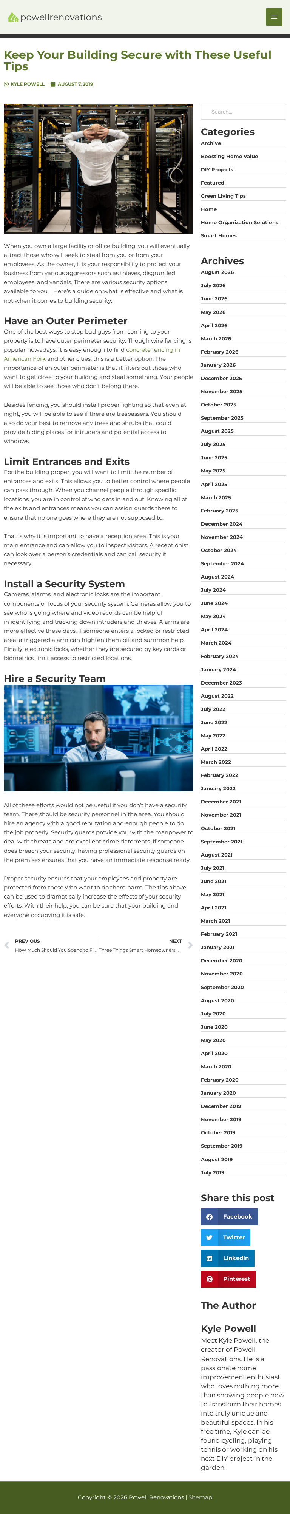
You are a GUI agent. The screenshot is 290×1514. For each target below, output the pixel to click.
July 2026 (213, 285)
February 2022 (219, 775)
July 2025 (213, 444)
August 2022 (217, 696)
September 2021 (221, 842)
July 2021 (212, 868)
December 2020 (221, 960)
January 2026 (218, 365)
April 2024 (214, 629)
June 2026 (214, 298)
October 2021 (218, 828)
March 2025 (216, 497)
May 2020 (213, 1040)
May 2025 (213, 471)
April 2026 (214, 325)
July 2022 (213, 709)
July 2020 (213, 1014)
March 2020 (216, 1066)
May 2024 (213, 616)
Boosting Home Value (229, 156)
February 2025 (219, 511)
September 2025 (222, 418)
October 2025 (218, 405)
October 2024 (219, 550)
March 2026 (216, 338)
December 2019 (221, 1106)
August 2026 (217, 272)
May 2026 (213, 312)
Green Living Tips (223, 196)
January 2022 (218, 788)
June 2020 (214, 1027)
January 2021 (217, 947)
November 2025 (221, 391)
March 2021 (215, 921)
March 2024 (216, 643)
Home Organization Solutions (239, 222)
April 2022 (214, 749)
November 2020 (222, 974)
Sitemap (200, 1497)
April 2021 (213, 908)
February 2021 (219, 934)
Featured (212, 183)
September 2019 (221, 1146)
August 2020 (217, 1000)
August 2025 (217, 431)
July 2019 (212, 1172)
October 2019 (218, 1132)
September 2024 (222, 563)
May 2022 (213, 735)
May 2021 (212, 894)
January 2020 (218, 1093)
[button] (229, 1216)
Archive (211, 143)
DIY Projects (217, 169)
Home (209, 209)
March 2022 (216, 762)
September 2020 (222, 987)
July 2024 (213, 590)
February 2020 (220, 1080)
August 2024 (217, 577)
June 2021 (213, 881)
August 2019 (217, 1159)
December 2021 (221, 802)
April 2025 (214, 484)
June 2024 (214, 603)
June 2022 (214, 722)
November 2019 (221, 1119)
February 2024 (220, 656)
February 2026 (219, 352)
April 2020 (214, 1053)
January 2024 (218, 669)
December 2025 (221, 378)
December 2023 (221, 683)
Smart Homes (219, 235)
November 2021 (221, 815)
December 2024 (221, 524)
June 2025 (214, 457)
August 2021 (217, 855)
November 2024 (222, 537)
